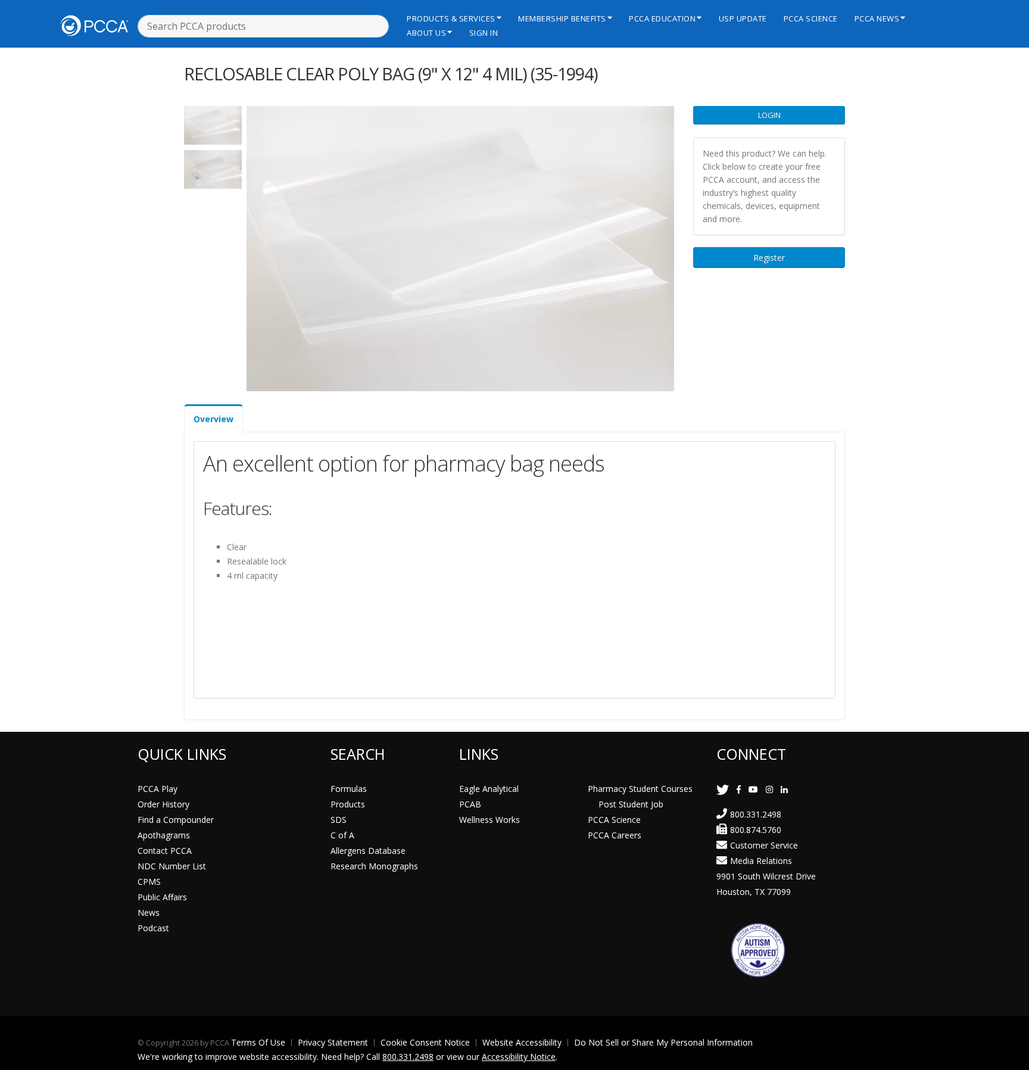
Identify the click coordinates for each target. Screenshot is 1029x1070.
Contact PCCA (165, 850)
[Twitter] (722, 789)
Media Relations (761, 860)
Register (769, 257)
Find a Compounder (176, 819)
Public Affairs (162, 897)
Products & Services (451, 18)
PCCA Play (157, 788)
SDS (338, 819)
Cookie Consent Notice (425, 1042)
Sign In (483, 32)
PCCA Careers (614, 835)
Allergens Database (368, 850)
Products (347, 804)
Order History (163, 804)
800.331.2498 (755, 814)
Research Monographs (374, 866)
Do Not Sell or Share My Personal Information (663, 1042)
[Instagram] (769, 789)
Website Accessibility (522, 1042)
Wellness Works (489, 819)
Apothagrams (164, 835)
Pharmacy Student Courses (640, 788)
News (149, 912)
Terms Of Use (258, 1042)
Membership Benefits (562, 18)
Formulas (348, 788)
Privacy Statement (333, 1042)
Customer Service (764, 845)
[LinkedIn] (784, 789)
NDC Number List (172, 866)
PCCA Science (811, 18)
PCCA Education (662, 18)
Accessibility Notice (519, 1056)
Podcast (153, 928)
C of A (342, 835)
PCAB (470, 804)
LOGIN (769, 115)
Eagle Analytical (489, 788)
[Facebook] (739, 789)
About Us (426, 32)
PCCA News (877, 18)
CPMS (149, 881)
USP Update (743, 18)
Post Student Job (630, 804)
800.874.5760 (755, 829)
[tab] (213, 418)
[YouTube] (753, 789)
